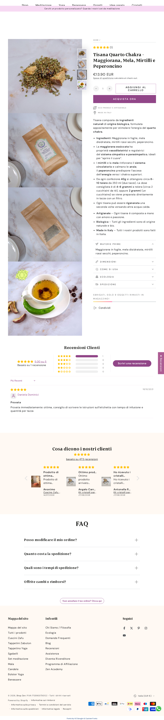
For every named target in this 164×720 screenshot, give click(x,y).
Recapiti (67, 709)
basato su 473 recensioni (82, 459)
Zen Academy (54, 669)
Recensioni (52, 648)
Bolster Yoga (16, 674)
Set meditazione (18, 658)
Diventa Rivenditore (57, 658)
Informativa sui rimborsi (43, 700)
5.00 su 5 (40, 361)
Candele (13, 669)
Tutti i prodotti (17, 632)
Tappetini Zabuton (19, 643)
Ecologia (50, 632)
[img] (18, 389)
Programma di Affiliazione (61, 664)
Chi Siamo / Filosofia (58, 627)
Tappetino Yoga (17, 648)
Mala (11, 664)
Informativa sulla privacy (23, 704)
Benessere (14, 679)
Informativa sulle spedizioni (25, 709)
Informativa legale (51, 709)
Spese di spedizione (103, 78)
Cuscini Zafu (16, 638)
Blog (48, 643)
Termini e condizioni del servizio (55, 704)
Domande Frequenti (57, 638)
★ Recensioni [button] (161, 363)
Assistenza (52, 653)
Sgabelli (13, 653)
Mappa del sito (17, 627)
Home (96, 40)
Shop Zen (21, 695)
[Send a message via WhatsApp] (158, 708)
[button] (101, 47)
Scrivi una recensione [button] (132, 363)
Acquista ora (124, 99)
